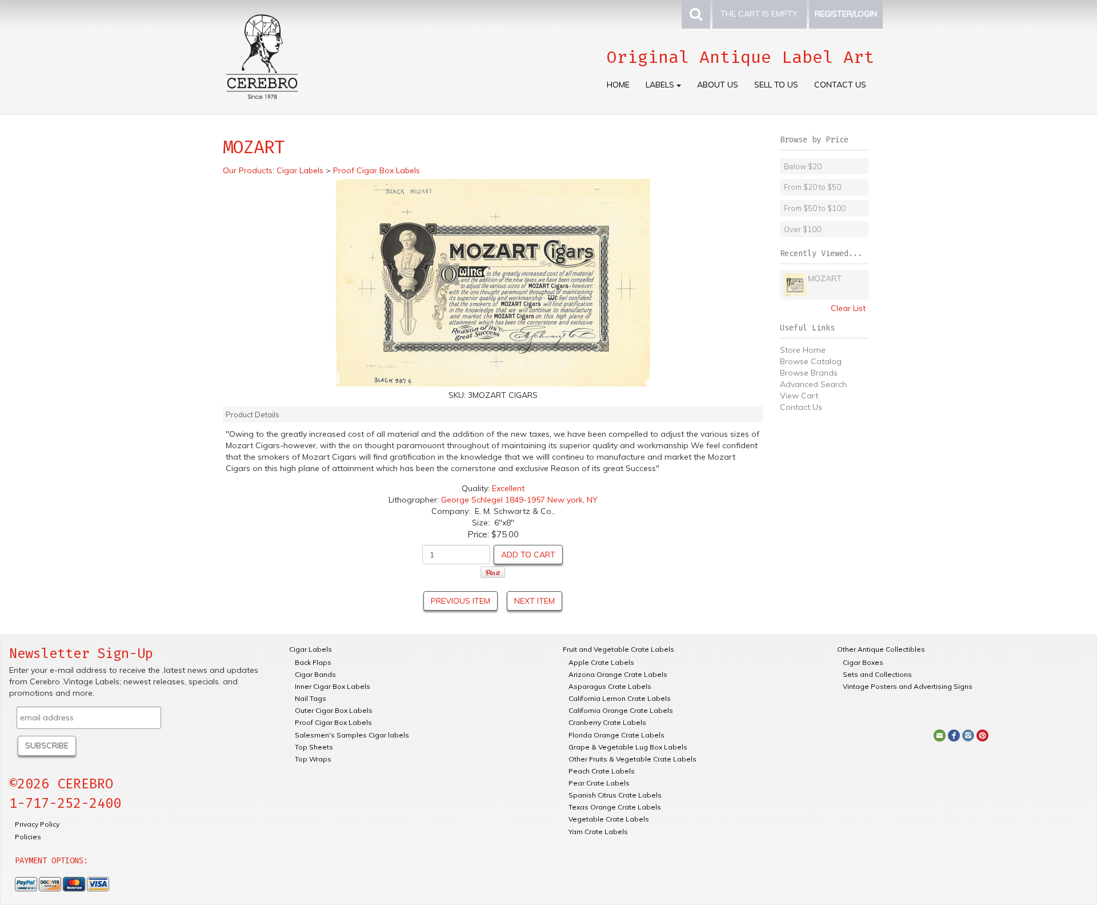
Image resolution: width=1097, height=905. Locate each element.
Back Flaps (313, 662)
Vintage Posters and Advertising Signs (907, 686)
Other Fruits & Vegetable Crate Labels (632, 759)
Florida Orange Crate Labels (616, 735)
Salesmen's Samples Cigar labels (352, 735)
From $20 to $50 (812, 187)
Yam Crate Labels (598, 831)
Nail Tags (310, 698)
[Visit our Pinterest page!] (982, 734)
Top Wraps (313, 759)
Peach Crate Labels (601, 771)
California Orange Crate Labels (620, 710)
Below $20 (803, 166)
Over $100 (802, 229)
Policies (28, 836)
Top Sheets (314, 747)
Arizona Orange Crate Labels (617, 674)
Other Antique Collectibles (881, 649)
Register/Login (846, 14)
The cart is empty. (759, 14)
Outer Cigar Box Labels (334, 710)
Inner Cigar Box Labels (332, 686)
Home (618, 84)
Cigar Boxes (863, 662)
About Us (717, 84)
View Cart (799, 395)
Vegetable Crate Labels (608, 819)
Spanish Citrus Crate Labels (615, 795)
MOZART (825, 278)
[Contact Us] (940, 734)
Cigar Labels (310, 649)
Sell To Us (776, 84)
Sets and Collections (877, 674)
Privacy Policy (37, 824)
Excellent (508, 488)
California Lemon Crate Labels (619, 698)
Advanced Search (813, 384)
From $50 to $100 (815, 208)
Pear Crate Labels (599, 783)
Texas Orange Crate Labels (614, 807)
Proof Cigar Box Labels (333, 722)
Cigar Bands (315, 674)
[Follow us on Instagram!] (968, 734)
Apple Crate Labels (601, 662)
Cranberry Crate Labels (607, 722)
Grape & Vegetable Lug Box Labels (627, 747)
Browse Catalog (811, 361)
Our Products (248, 170)
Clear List (848, 308)
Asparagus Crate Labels (609, 686)
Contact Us (840, 84)
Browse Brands (809, 373)
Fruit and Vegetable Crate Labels (618, 649)
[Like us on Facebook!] (954, 734)
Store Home (803, 350)
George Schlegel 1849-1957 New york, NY (519, 500)
